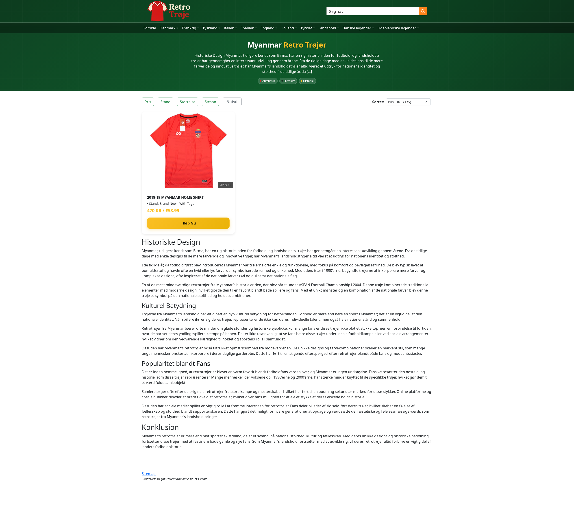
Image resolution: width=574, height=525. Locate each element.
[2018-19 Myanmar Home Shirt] (188, 150)
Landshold (327, 28)
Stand (165, 101)
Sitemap (149, 473)
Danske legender (356, 28)
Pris (148, 101)
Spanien (247, 28)
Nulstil (232, 101)
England (267, 28)
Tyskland (209, 28)
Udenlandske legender (397, 28)
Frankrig (189, 28)
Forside (150, 28)
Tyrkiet (306, 28)
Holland (287, 28)
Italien (229, 28)
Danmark (168, 28)
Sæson (210, 101)
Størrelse (187, 101)
